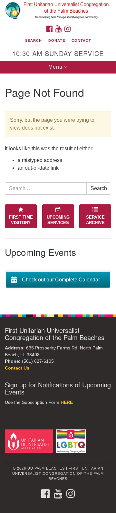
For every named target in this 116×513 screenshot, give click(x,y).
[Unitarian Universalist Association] (30, 441)
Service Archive (95, 220)
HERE (67, 402)
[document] (58, 191)
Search (33, 40)
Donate (56, 40)
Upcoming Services (58, 220)
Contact (81, 40)
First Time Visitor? (21, 220)
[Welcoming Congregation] (72, 441)
